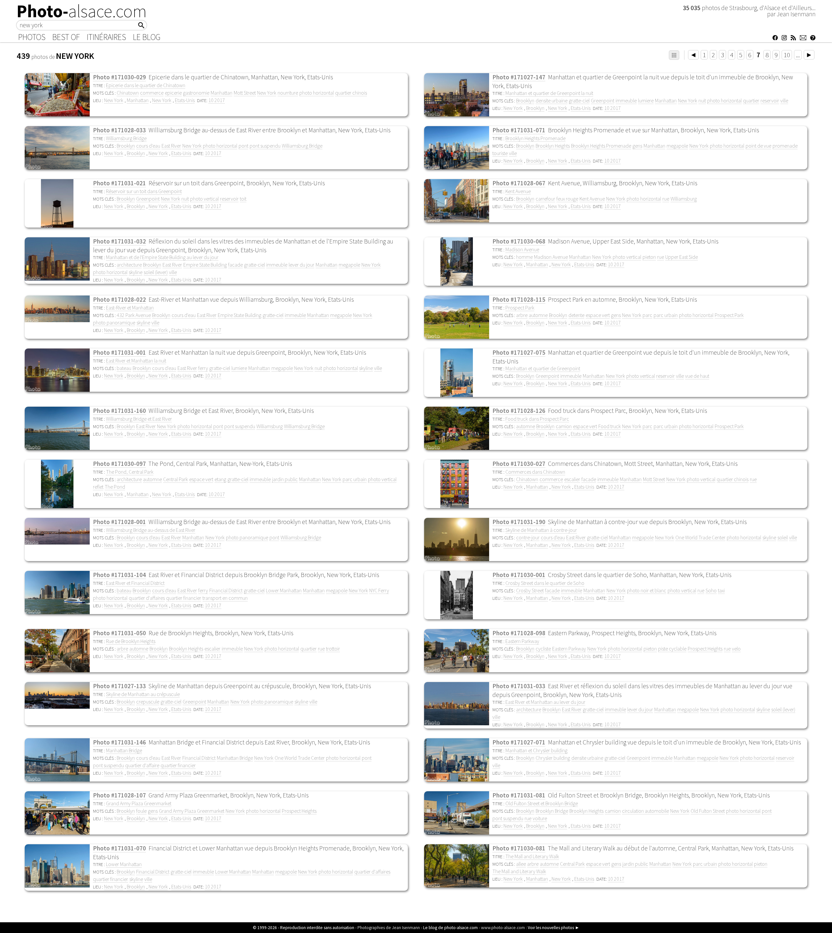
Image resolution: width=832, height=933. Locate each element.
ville (784, 100)
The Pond (115, 486)
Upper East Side (681, 257)
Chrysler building (553, 758)
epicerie (173, 92)
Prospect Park (519, 307)
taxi (721, 590)
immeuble (626, 100)
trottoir (333, 648)
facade (235, 264)
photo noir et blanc (646, 590)
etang (220, 479)
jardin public (285, 479)
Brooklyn (525, 100)
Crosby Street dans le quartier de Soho (544, 583)
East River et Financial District (135, 583)
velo (736, 648)
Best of (66, 37)
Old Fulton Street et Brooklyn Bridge (541, 803)
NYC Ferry (379, 590)
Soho (711, 590)
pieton (649, 257)
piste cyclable (672, 648)
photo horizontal (316, 92)
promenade (785, 145)
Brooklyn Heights (553, 145)
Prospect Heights (705, 648)
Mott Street (245, 92)
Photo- (82, 11)
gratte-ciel (579, 100)
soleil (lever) (156, 272)
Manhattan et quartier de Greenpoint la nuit (549, 93)
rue (665, 198)
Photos (32, 37)
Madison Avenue (522, 249)
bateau (124, 368)
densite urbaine (551, 100)
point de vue (758, 145)
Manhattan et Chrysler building (536, 750)
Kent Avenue (518, 191)
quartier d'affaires (147, 598)
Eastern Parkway (522, 641)
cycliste (543, 648)
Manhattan (221, 92)
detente (576, 315)
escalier (572, 479)
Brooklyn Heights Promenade (535, 138)
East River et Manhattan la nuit (136, 360)
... (798, 54)
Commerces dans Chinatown (535, 471)
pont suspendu (265, 145)
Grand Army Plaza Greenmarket (138, 803)
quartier (751, 100)
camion (564, 426)
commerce (151, 92)
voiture (540, 818)
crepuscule (147, 701)
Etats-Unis (185, 100)
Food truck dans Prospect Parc (537, 418)
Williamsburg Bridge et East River (139, 418)
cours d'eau (148, 145)
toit (243, 198)
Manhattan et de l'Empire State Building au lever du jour (162, 257)
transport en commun (225, 598)
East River (171, 145)
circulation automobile (645, 811)
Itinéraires (106, 37)
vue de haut (697, 376)
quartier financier (183, 598)
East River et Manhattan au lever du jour (545, 702)
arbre (521, 315)
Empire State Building (205, 264)
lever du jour (301, 264)
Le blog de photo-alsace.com (450, 927)
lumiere (646, 100)
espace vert (598, 315)
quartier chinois (351, 92)
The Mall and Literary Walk (532, 856)
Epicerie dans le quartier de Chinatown (145, 85)
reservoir (769, 100)
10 (787, 54)
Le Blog (147, 37)
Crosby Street (530, 590)
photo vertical (204, 198)
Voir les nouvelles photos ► (553, 927)
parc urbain (666, 315)
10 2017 (216, 100)
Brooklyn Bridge (552, 811)
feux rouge (567, 198)
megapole (677, 145)
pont (243, 145)
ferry (203, 368)
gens (637, 145)
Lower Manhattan (284, 590)
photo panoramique (114, 322)
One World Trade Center (700, 537)
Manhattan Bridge (124, 750)
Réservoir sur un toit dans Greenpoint (144, 191)
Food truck (609, 426)
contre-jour (528, 537)
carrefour (545, 198)
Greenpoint (602, 100)
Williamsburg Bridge (126, 138)
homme (524, 257)
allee (521, 864)
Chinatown (128, 92)
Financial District (225, 590)
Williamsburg (683, 198)
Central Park (175, 479)
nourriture (288, 92)
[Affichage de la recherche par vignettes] (674, 55)
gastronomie (196, 92)
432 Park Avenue (134, 315)
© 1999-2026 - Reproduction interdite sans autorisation (303, 927)
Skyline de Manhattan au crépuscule (143, 694)
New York (266, 92)
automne (538, 315)
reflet (98, 486)
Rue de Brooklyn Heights (130, 641)
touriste (500, 153)
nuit (702, 100)
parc (647, 315)
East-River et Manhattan (130, 307)
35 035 (692, 8)
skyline (135, 272)
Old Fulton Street (708, 811)
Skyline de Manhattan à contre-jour (541, 530)
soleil (782, 537)
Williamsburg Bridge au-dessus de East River (150, 530)
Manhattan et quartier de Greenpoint (542, 368)
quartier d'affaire (142, 765)
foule (141, 811)
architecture (129, 264)
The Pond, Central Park (129, 471)
